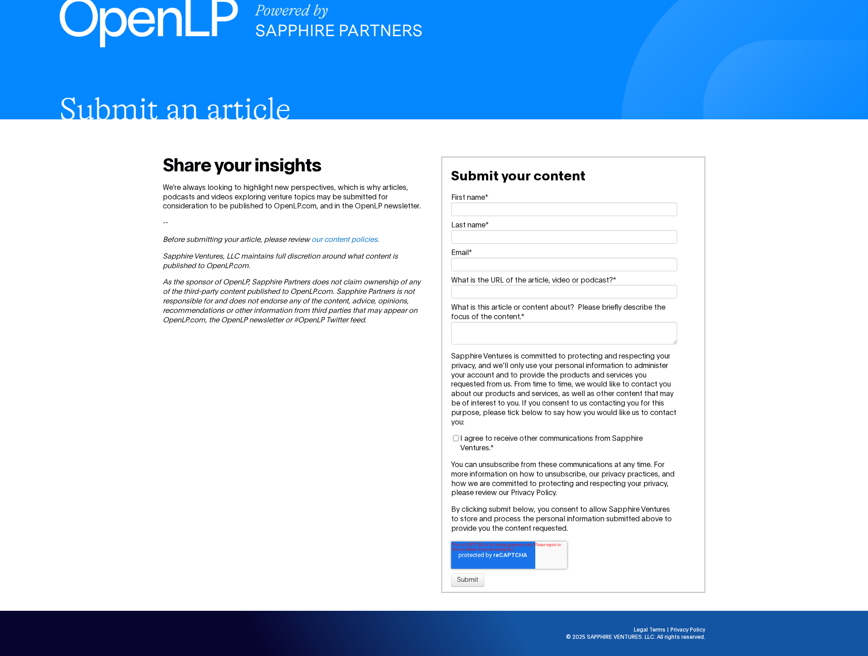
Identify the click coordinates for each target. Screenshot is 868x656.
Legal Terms (649, 629)
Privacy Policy (687, 629)
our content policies (344, 239)
